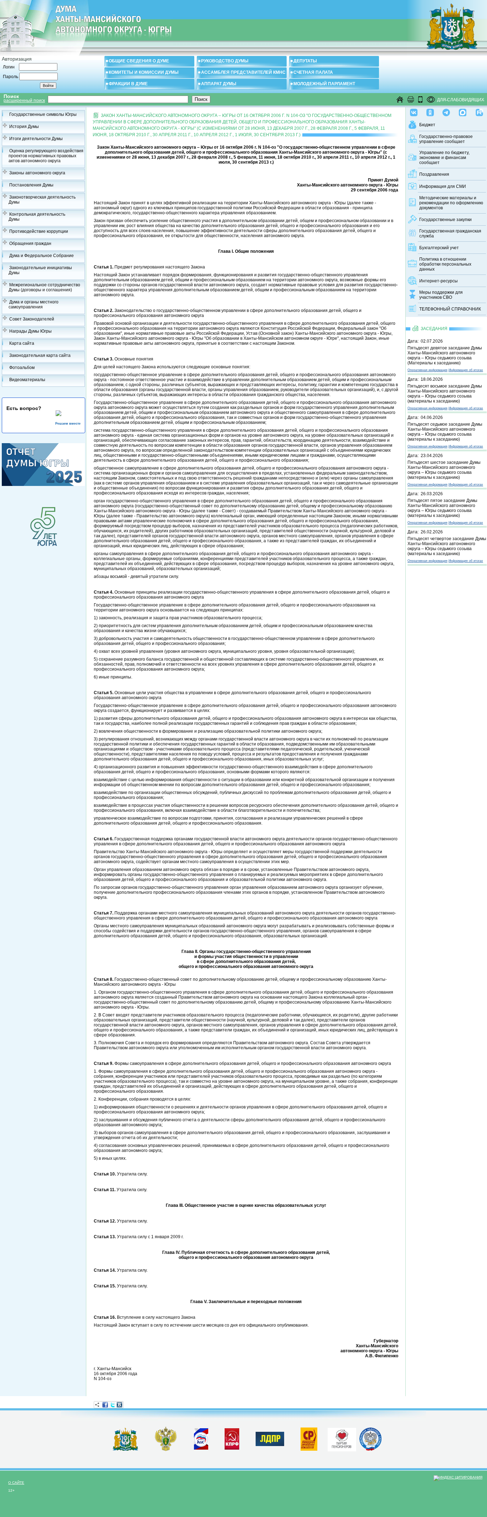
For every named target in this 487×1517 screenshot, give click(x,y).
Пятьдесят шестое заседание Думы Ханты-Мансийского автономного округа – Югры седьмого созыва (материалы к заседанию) (444, 470)
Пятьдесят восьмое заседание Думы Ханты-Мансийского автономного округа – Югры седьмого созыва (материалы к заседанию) (444, 394)
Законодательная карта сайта (40, 355)
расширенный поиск (24, 100)
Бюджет (427, 124)
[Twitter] (112, 1405)
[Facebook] (105, 1405)
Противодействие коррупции (38, 231)
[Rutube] (479, 110)
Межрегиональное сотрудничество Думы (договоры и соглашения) (44, 287)
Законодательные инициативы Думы (40, 270)
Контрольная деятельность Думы (37, 217)
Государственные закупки (445, 219)
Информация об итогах (465, 370)
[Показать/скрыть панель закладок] (97, 1404)
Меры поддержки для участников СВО (441, 295)
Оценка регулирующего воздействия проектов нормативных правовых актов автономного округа (46, 155)
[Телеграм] (446, 110)
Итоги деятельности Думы (36, 138)
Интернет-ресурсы (438, 280)
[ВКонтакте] (119, 1405)
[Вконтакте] (413, 110)
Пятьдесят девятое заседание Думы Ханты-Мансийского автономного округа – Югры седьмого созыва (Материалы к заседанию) (444, 355)
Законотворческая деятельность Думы (42, 200)
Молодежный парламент (324, 83)
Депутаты (305, 60)
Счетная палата (313, 72)
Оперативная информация (427, 370)
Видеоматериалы (27, 379)
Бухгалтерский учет (439, 247)
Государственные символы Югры (43, 114)
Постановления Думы (31, 185)
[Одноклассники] (430, 110)
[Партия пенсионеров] (342, 1438)
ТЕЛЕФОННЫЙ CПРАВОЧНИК (450, 309)
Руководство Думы (224, 60)
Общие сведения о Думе (139, 60)
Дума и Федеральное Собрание (41, 255)
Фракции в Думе (128, 83)
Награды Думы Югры (30, 331)
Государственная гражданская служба (450, 234)
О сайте (16, 1483)
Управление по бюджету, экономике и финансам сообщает (444, 157)
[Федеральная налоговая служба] (370, 1449)
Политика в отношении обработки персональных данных (445, 264)
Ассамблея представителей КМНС (243, 72)
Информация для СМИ (442, 186)
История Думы (24, 126)
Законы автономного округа (37, 172)
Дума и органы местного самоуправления (33, 304)
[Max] (462, 110)
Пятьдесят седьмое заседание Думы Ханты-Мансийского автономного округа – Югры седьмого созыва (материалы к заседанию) (444, 432)
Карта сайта (21, 343)
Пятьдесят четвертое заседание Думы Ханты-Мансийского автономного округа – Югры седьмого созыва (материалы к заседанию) (446, 546)
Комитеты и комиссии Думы (144, 72)
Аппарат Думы (218, 83)
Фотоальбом (22, 367)
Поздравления (434, 174)
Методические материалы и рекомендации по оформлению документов (451, 202)
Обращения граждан (30, 243)
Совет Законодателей (31, 319)
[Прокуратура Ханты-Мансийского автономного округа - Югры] (166, 1449)
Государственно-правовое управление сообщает (446, 139)
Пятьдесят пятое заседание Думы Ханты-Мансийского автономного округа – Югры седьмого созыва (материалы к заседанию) (442, 508)
